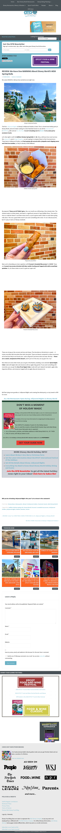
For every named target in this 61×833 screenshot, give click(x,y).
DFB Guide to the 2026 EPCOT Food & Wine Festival (30, 697)
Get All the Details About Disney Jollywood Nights (25, 463)
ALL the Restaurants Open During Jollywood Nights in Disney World (30, 398)
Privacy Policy (6, 806)
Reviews (23, 509)
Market (42, 131)
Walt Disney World (53, 504)
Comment (8, 608)
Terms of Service (6, 808)
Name (7, 626)
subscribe (42, 656)
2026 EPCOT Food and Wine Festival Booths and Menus (30, 693)
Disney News (11, 504)
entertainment (49, 129)
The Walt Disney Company (26, 821)
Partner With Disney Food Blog (10, 810)
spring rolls (7, 139)
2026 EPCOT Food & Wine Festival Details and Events (30, 689)
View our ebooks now (18, 758)
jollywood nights (11, 509)
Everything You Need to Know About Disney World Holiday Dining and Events (31, 467)
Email (7, 634)
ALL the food (20, 131)
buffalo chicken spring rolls (16, 507)
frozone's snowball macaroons (40, 507)
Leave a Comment (16, 77)
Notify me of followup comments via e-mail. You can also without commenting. (27, 657)
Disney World (27, 507)
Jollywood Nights (12, 126)
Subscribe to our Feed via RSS (10, 827)
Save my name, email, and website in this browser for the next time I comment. (27, 652)
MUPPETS (5, 131)
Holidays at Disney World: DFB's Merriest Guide (24, 437)
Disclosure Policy (6, 804)
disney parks (18, 504)
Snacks (45, 504)
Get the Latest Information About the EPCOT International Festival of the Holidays (31, 459)
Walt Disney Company (36, 819)
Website (7, 642)
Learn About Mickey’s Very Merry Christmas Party (24, 455)
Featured (40, 504)
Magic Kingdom (19, 139)
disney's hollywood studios (30, 504)
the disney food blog (30, 10)
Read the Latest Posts (8, 37)
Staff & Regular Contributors (10, 801)
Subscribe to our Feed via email (10, 829)
